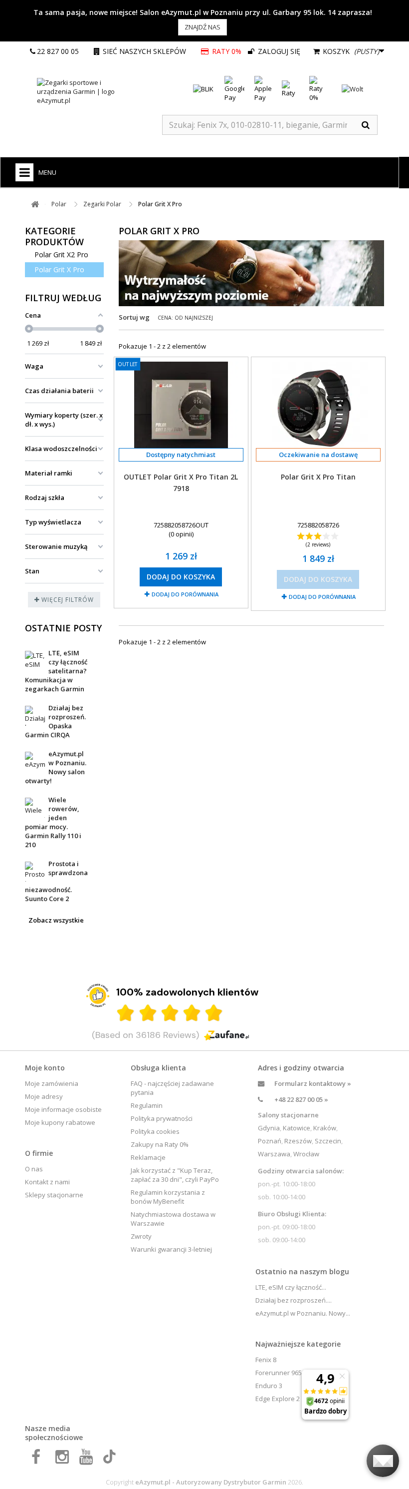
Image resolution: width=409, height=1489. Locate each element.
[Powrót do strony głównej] (34, 204)
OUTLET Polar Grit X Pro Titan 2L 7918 (181, 482)
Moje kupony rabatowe (60, 1122)
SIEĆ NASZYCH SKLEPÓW (144, 51)
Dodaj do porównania (185, 594)
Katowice (296, 1127)
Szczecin (328, 1140)
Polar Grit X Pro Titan (318, 477)
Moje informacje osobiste (63, 1109)
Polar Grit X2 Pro (61, 254)
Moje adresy (44, 1096)
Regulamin (147, 1105)
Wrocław (306, 1153)
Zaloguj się (278, 51)
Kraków (324, 1127)
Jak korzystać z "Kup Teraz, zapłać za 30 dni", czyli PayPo (175, 1175)
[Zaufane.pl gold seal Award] (97, 995)
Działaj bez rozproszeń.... (293, 1300)
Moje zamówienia (51, 1083)
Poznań (269, 1140)
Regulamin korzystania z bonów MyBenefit (168, 1197)
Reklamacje (148, 1157)
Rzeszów (298, 1140)
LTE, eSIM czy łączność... (290, 1287)
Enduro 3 (268, 1385)
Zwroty (141, 1236)
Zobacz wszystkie (56, 920)
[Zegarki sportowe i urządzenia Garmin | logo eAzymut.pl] (84, 91)
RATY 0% (226, 51)
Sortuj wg (134, 317)
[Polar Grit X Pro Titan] (318, 408)
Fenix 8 (265, 1359)
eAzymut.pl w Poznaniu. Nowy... (302, 1313)
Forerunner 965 (278, 1372)
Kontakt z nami (47, 1181)
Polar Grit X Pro (59, 269)
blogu (339, 1271)
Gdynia (269, 1127)
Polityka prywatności (162, 1118)
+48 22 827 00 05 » (301, 1099)
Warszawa (274, 1153)
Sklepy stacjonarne (54, 1194)
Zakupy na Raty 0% (160, 1144)
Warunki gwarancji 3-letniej (171, 1249)
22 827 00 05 (58, 51)
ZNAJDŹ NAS (202, 26)
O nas (34, 1168)
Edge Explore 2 (277, 1398)
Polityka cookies (155, 1131)
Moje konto (45, 1067)
